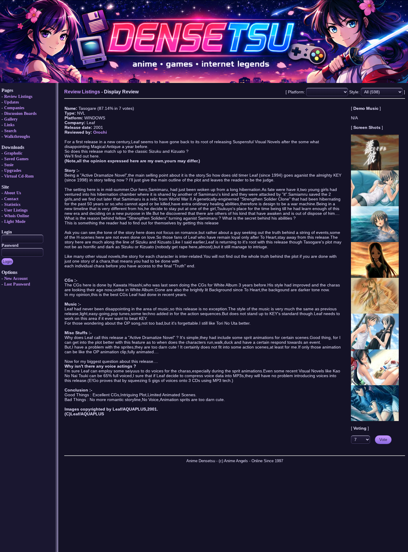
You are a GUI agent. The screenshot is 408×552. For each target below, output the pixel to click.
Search (10, 131)
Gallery (11, 119)
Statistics (12, 204)
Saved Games (16, 159)
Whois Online (16, 216)
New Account (16, 278)
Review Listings (18, 96)
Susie (8, 165)
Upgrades (12, 170)
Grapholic (13, 153)
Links (9, 125)
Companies (14, 108)
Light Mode (14, 221)
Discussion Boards (20, 113)
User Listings (15, 210)
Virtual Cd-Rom (19, 176)
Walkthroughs (17, 136)
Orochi (100, 132)
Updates (11, 102)
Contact (11, 199)
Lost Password (17, 284)
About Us (12, 193)
